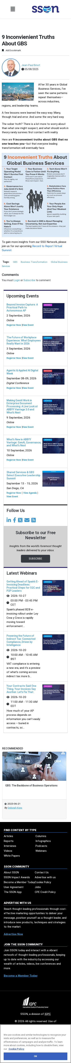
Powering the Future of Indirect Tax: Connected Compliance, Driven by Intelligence (21, 640)
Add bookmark (13, 50)
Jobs (38, 887)
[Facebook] (15, 521)
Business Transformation (34, 262)
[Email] (27, 521)
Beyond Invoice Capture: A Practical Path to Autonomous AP (22, 307)
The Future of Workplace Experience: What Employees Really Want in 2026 (24, 340)
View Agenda (30, 493)
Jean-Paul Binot (30, 65)
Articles (8, 836)
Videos (8, 850)
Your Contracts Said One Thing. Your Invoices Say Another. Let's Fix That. (21, 688)
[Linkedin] (9, 521)
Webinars (41, 850)
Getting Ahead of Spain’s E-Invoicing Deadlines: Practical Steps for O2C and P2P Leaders (23, 586)
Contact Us (42, 872)
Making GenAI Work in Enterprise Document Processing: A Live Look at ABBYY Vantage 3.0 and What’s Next (22, 406)
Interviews (10, 846)
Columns (41, 836)
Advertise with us (45, 877)
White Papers (12, 855)
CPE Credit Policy (45, 892)
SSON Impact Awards (17, 877)
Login (17, 280)
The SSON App (13, 892)
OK (35, 1056)
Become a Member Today (19, 882)
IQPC (48, 1014)
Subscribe (29, 280)
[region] (35, 1043)
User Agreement (13, 887)
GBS (15, 262)
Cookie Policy (43, 882)
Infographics (43, 841)
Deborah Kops (15, 807)
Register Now (14, 325)
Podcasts (41, 846)
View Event (28, 325)
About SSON (11, 872)
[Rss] (34, 521)
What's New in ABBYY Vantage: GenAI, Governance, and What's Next (24, 442)
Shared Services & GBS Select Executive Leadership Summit (23, 475)
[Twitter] (21, 521)
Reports (8, 841)
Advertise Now (13, 934)
